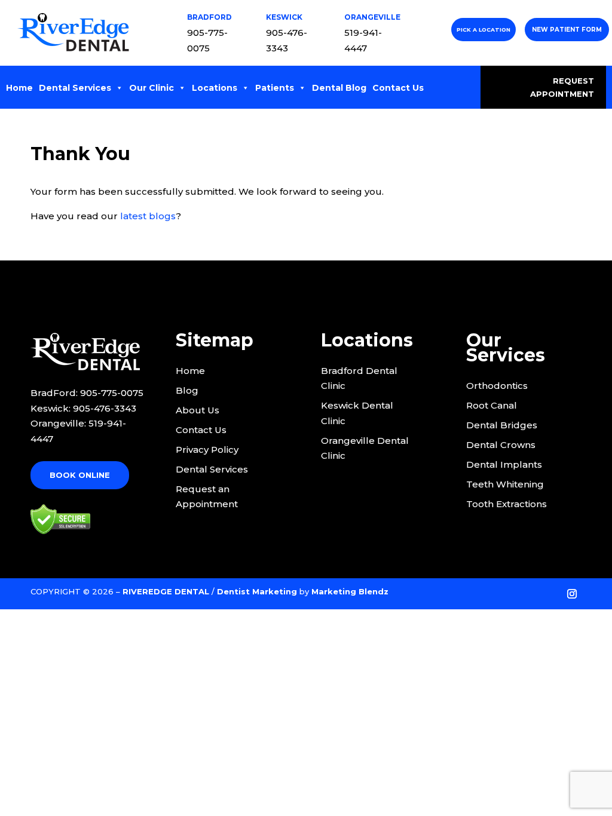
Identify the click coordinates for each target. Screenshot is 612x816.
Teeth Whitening (505, 484)
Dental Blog (339, 87)
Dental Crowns (501, 444)
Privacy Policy (207, 449)
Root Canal (491, 405)
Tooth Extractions (506, 504)
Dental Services (75, 87)
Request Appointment (562, 87)
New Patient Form (567, 29)
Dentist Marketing (257, 591)
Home (19, 87)
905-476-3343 (104, 408)
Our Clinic (151, 87)
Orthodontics (497, 385)
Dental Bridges (501, 425)
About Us (197, 410)
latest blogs (148, 216)
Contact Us (398, 87)
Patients (274, 87)
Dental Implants (504, 464)
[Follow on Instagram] (572, 593)
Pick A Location (483, 29)
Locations (214, 87)
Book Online (80, 475)
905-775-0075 (111, 392)
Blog (187, 390)
